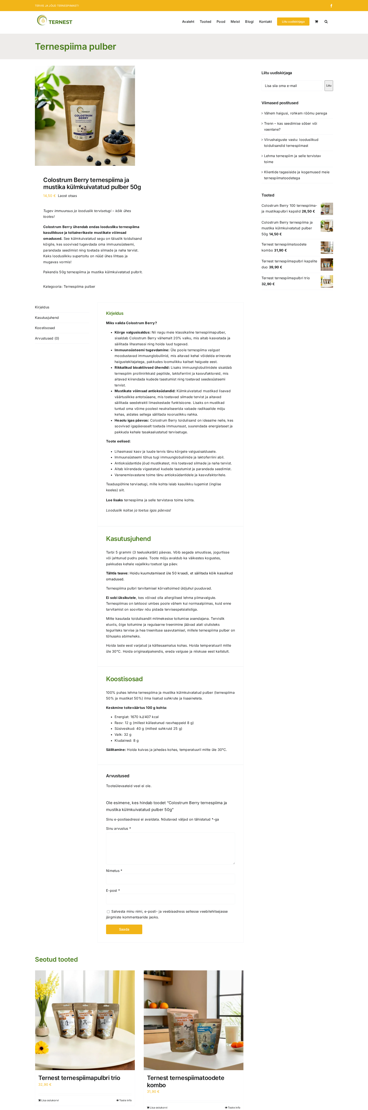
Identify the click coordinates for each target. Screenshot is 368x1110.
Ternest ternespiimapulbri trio (79, 1077)
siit (121, 490)
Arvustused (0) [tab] (47, 338)
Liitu (328, 85)
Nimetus (114, 871)
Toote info (125, 1100)
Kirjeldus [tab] (42, 307)
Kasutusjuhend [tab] (47, 317)
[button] (326, 21)
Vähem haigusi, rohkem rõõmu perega (295, 113)
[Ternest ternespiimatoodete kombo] (193, 1020)
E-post (113, 890)
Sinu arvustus (118, 828)
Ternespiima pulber (79, 286)
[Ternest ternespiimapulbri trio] (85, 1020)
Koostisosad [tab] (45, 328)
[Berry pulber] (85, 116)
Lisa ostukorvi (50, 1100)
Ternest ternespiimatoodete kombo (185, 1081)
